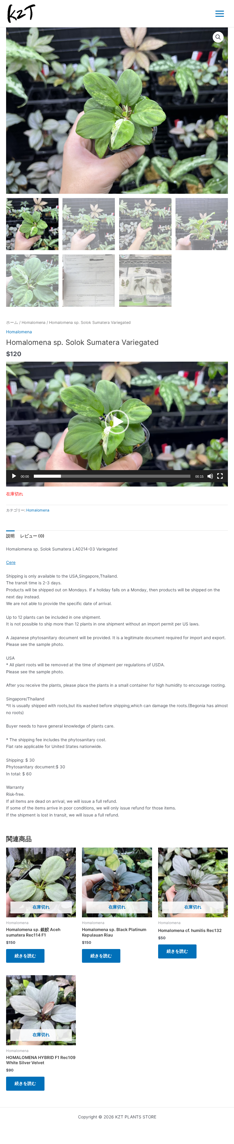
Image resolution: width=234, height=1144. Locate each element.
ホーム (12, 322)
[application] (117, 424)
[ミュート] (210, 476)
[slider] (112, 476)
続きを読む (25, 955)
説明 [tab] (10, 535)
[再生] (14, 476)
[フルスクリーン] (220, 476)
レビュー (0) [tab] (32, 535)
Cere (11, 562)
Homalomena (33, 322)
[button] (218, 37)
